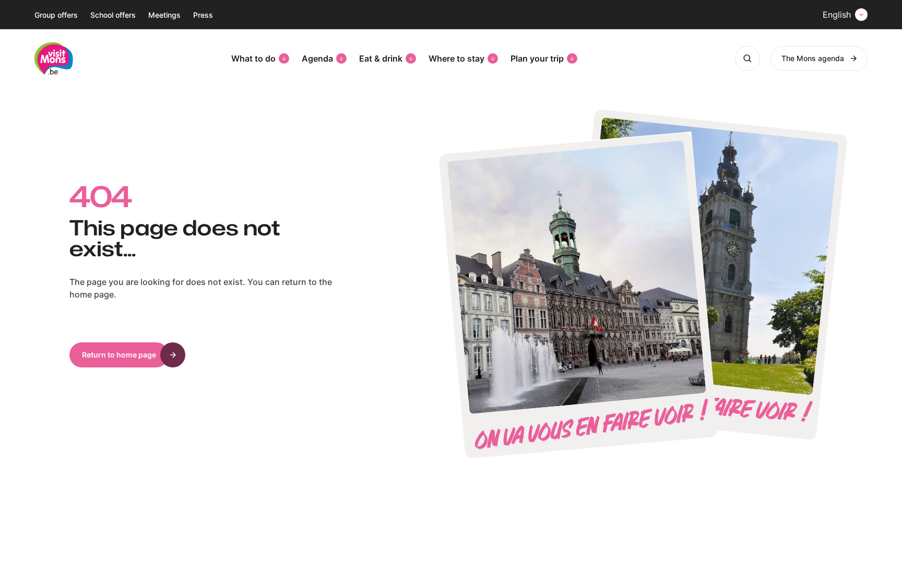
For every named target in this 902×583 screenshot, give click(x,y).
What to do (253, 58)
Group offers (56, 14)
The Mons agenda (812, 58)
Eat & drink (380, 58)
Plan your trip (537, 58)
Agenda (317, 58)
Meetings (164, 14)
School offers (113, 14)
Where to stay (456, 58)
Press (203, 14)
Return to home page (119, 354)
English (837, 14)
